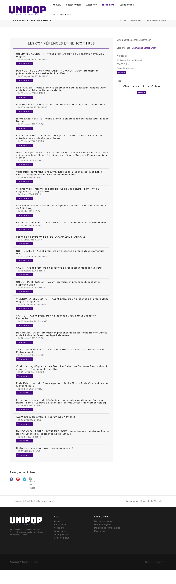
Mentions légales (102, 524)
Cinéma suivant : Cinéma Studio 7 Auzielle (144, 501)
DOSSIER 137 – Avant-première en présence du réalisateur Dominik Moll (60, 104)
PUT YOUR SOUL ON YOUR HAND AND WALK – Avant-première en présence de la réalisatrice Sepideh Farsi (57, 72)
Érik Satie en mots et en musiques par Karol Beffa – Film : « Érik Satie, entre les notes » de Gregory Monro (59, 136)
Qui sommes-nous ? (104, 521)
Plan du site (100, 531)
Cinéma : (121, 40)
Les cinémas (108, 5)
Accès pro (91, 5)
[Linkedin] (165, 10)
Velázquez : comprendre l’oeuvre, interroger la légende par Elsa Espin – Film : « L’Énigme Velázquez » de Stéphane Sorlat (60, 173)
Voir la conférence (24, 63)
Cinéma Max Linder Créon (144, 48)
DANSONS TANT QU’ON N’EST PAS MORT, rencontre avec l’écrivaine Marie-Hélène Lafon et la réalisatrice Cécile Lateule (62, 432)
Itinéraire (121, 72)
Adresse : (122, 56)
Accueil (57, 5)
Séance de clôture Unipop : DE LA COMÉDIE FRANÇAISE (51, 237)
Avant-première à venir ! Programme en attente (45, 417)
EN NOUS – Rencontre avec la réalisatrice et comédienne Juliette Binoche (61, 222)
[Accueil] (27, 10)
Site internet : (124, 48)
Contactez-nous (62, 15)
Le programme (127, 5)
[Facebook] (155, 10)
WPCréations (161, 562)
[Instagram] (161, 10)
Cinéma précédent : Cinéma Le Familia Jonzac (34, 501)
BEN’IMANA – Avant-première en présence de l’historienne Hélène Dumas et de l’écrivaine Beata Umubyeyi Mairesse (61, 334)
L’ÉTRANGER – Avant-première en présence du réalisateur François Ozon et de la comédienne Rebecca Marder (61, 89)
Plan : (120, 81)
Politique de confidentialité (107, 528)
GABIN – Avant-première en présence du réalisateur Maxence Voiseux (59, 268)
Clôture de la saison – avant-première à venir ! (44, 448)
